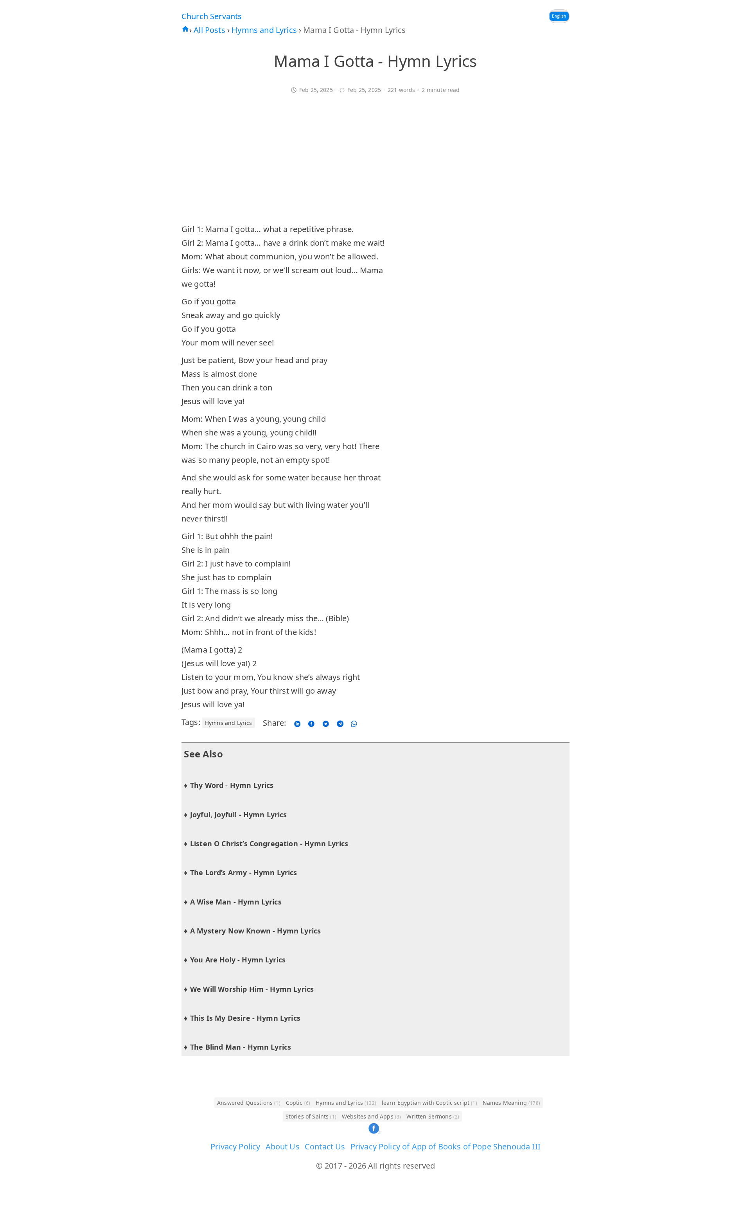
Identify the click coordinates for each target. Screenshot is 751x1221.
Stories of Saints (311, 1116)
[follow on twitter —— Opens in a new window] (325, 722)
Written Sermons (432, 1116)
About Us (283, 1146)
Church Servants (211, 16)
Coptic (298, 1102)
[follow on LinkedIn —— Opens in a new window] (297, 722)
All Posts (210, 30)
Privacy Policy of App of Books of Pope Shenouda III (445, 1146)
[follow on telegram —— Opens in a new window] (340, 722)
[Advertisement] (375, 163)
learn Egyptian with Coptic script (429, 1102)
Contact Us (325, 1146)
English (559, 16)
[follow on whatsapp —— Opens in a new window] (354, 722)
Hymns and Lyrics (265, 30)
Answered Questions (248, 1102)
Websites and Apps (371, 1116)
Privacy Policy (235, 1146)
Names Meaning (511, 1102)
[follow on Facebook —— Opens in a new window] (311, 722)
